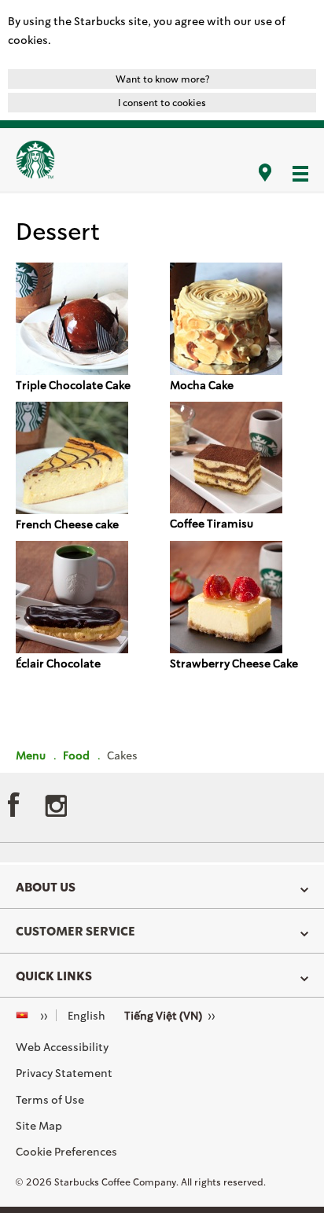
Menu (31, 755)
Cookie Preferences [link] (66, 1151)
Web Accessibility (62, 1046)
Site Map (39, 1125)
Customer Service (75, 930)
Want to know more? (162, 79)
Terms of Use (50, 1099)
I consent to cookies (162, 102)
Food (76, 755)
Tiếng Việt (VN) (163, 1015)
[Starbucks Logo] (35, 159)
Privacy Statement (64, 1072)
